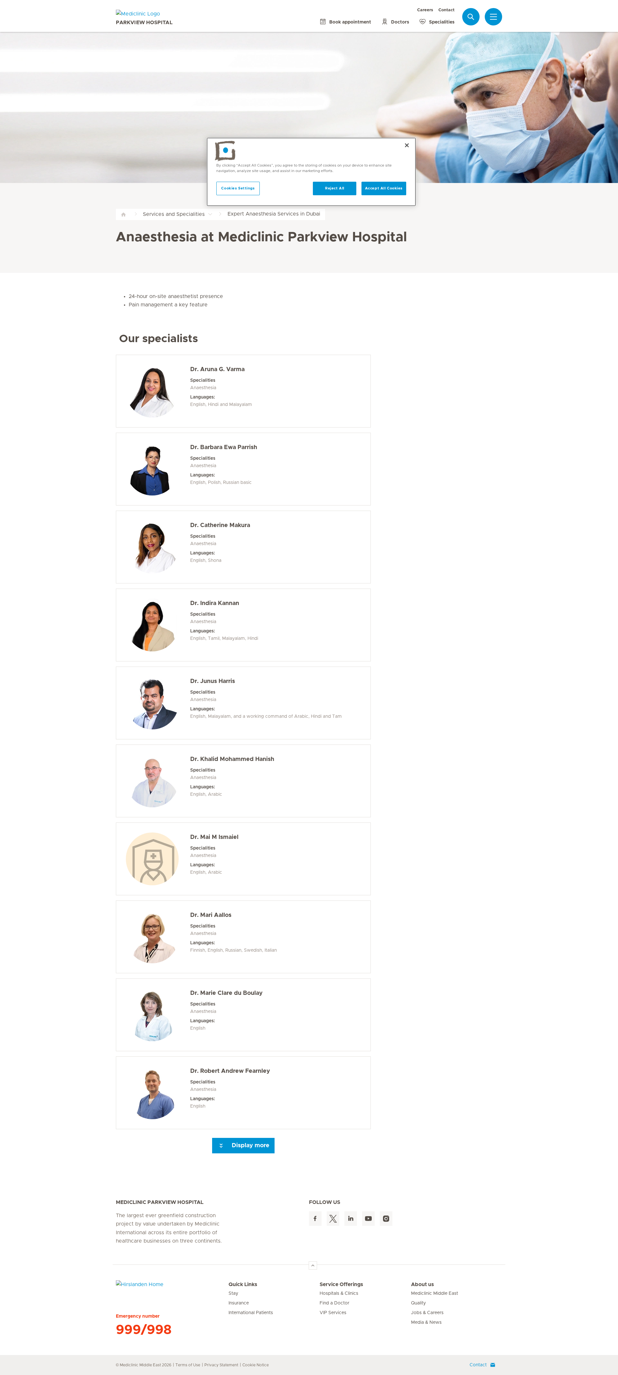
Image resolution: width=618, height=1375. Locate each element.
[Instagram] (386, 1218)
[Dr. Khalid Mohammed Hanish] (152, 781)
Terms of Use (187, 1365)
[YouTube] (368, 1218)
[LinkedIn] (350, 1218)
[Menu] (493, 17)
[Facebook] (315, 1218)
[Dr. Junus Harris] (152, 703)
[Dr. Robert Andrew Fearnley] (152, 1092)
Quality (418, 1303)
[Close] (407, 145)
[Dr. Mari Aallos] (152, 936)
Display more (249, 1146)
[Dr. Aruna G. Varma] (152, 391)
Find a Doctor (334, 1303)
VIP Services (333, 1313)
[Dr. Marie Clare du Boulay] (152, 1014)
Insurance (239, 1303)
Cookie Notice (255, 1365)
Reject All (334, 188)
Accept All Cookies (384, 188)
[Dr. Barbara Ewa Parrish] (152, 469)
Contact (446, 10)
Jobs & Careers (427, 1313)
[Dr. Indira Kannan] (152, 625)
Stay (233, 1293)
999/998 (144, 1329)
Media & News (426, 1322)
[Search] (471, 16)
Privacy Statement (221, 1365)
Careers (425, 10)
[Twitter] (333, 1218)
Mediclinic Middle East (434, 1293)
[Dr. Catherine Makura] (152, 547)
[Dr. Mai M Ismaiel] (152, 858)
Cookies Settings (238, 188)
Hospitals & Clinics (339, 1293)
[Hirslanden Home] (172, 1288)
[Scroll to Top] (313, 1265)
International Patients (251, 1313)
